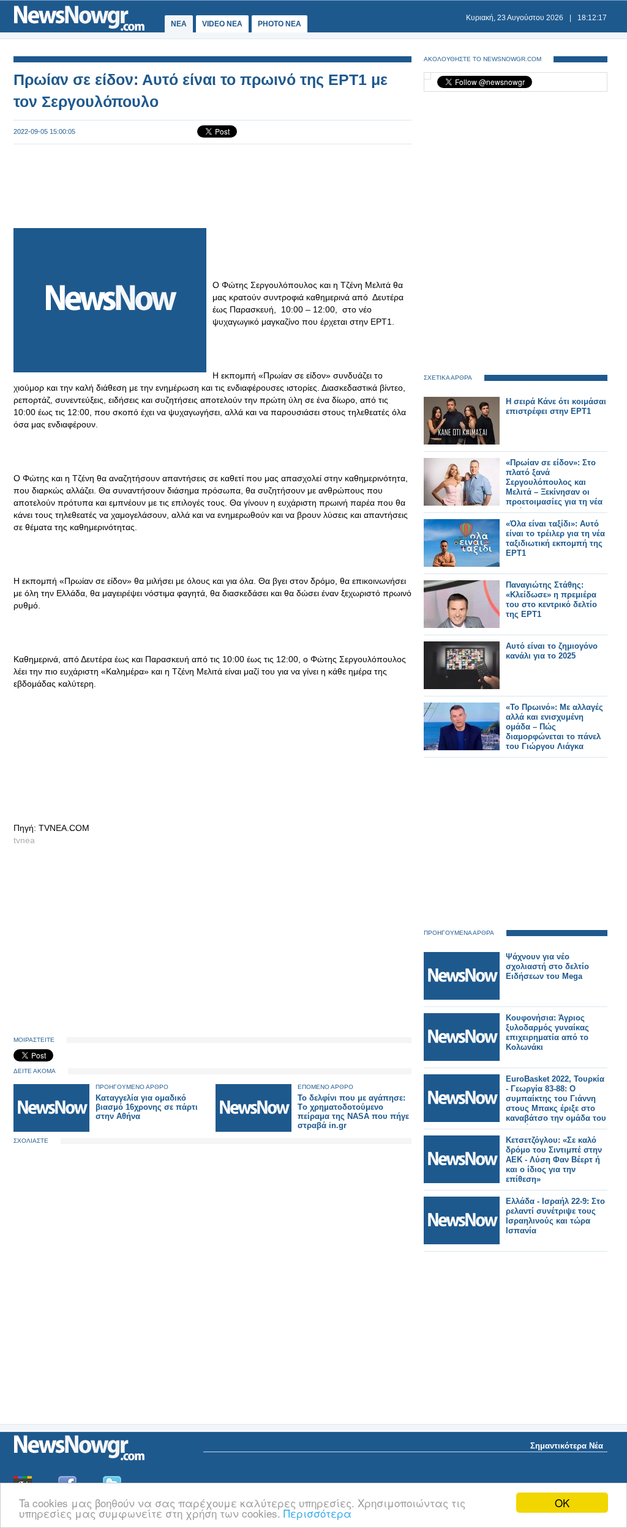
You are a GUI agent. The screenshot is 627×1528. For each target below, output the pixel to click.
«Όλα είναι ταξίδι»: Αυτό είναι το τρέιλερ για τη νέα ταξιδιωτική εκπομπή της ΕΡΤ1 (555, 538)
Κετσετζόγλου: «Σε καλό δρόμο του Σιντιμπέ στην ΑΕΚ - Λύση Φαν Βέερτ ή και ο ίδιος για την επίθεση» (554, 1159)
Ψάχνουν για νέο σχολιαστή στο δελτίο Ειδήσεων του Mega (547, 966)
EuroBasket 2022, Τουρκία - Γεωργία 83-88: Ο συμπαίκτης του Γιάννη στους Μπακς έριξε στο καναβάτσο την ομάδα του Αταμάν (556, 1103)
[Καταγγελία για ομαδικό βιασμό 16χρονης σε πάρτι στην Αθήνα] (51, 1129)
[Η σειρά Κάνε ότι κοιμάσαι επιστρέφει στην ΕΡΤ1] (462, 441)
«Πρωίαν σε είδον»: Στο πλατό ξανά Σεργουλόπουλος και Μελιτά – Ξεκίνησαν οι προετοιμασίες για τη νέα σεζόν (554, 487)
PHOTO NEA (279, 24)
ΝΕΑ (179, 24)
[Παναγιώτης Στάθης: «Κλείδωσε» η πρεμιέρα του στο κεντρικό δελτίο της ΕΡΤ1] (462, 625)
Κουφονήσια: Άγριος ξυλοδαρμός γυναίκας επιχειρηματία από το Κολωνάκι (547, 1032)
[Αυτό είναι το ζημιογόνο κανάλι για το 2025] (462, 686)
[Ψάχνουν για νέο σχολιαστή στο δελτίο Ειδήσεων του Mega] (462, 997)
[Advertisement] (212, 184)
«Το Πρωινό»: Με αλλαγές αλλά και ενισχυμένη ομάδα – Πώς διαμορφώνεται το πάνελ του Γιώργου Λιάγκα (554, 727)
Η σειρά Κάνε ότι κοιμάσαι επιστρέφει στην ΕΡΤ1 (556, 406)
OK (562, 1502)
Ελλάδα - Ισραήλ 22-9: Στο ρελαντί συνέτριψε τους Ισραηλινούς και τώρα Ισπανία (555, 1216)
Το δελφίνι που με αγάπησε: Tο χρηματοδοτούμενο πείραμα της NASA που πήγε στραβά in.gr (353, 1111)
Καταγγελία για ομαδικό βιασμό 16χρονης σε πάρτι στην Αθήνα (147, 1107)
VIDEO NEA (222, 24)
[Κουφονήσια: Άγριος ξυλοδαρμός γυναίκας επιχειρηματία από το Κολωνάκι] (462, 1058)
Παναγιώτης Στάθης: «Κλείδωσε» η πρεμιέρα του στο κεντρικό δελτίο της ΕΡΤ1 (551, 599)
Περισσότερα (317, 1513)
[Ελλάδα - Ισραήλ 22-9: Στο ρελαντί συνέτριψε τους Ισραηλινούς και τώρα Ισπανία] (462, 1241)
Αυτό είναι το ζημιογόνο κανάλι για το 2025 (552, 650)
